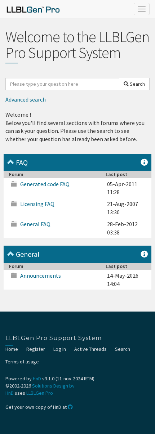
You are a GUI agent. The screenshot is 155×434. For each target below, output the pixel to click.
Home (11, 349)
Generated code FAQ (45, 184)
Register (35, 349)
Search (137, 84)
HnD (37, 378)
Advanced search (25, 99)
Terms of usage (22, 361)
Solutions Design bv (53, 385)
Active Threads (90, 349)
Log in (59, 349)
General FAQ (35, 224)
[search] (62, 84)
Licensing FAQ (37, 203)
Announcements (40, 275)
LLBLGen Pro (39, 393)
